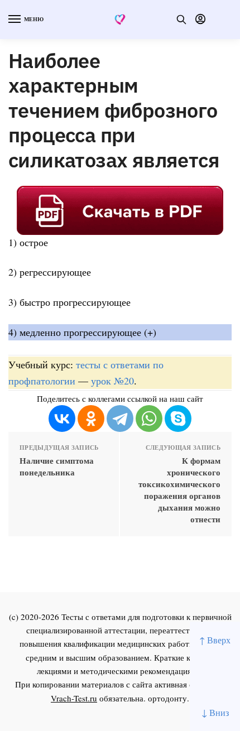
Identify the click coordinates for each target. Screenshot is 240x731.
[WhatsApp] (149, 418)
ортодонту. (168, 698)
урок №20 (112, 380)
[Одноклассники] (91, 418)
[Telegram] (120, 418)
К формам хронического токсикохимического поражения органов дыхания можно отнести (179, 490)
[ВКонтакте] (62, 418)
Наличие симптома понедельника (57, 466)
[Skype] (178, 418)
